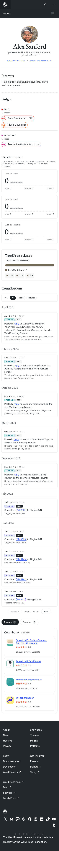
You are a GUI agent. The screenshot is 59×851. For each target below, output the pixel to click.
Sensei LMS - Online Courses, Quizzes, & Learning (31, 641)
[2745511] (21, 599)
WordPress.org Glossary (29, 679)
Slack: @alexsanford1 (41, 60)
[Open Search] (45, 4)
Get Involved (37, 755)
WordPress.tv (12, 772)
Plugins (9, 622)
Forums (31, 298)
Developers (9, 766)
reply (16, 323)
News (6, 735)
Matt (7, 787)
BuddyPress (11, 798)
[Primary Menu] (52, 13)
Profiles (7, 13)
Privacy (7, 745)
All (13, 298)
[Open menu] (54, 4)
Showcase (36, 729)
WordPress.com (13, 781)
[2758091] (21, 510)
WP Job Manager (25, 698)
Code (20, 298)
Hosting (7, 740)
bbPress (9, 792)
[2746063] (21, 539)
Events (34, 761)
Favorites (29, 622)
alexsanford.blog (16, 60)
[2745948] (21, 559)
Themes (34, 735)
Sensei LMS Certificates (28, 661)
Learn (6, 755)
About (6, 729)
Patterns (35, 745)
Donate (35, 766)
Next (46, 611)
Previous (15, 611)
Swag (34, 772)
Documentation (11, 761)
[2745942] (21, 579)
